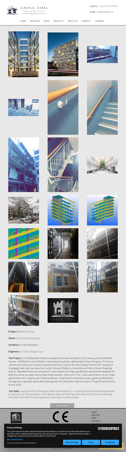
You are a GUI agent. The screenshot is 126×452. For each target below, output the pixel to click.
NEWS (94, 418)
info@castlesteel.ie (104, 11)
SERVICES (96, 415)
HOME (94, 412)
